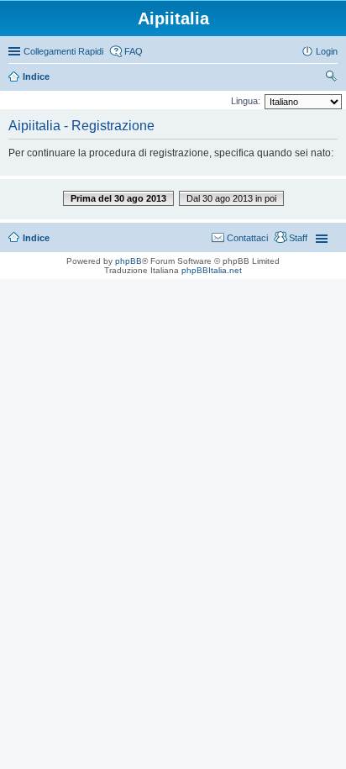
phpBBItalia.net (211, 270)
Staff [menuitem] (298, 238)
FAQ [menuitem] (133, 51)
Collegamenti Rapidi (63, 51)
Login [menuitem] (327, 51)
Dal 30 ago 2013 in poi (231, 198)
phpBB (128, 261)
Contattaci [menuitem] (247, 238)
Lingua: (245, 101)
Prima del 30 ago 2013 (118, 198)
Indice (36, 238)
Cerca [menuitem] (331, 78)
